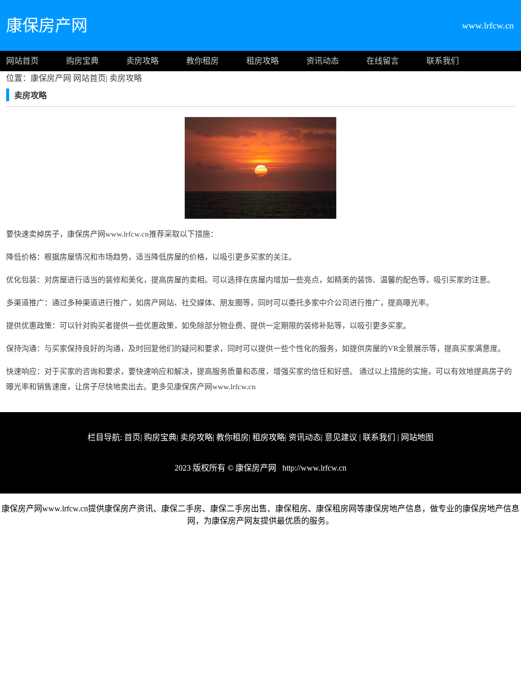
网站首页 (22, 60)
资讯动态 (322, 60)
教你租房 (202, 60)
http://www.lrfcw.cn (313, 468)
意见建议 (341, 437)
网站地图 (417, 437)
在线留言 (382, 60)
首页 (132, 437)
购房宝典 (82, 60)
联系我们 (442, 60)
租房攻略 (262, 60)
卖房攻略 (142, 60)
